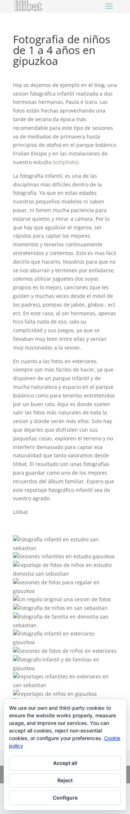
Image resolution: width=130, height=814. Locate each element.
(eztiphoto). (66, 162)
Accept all (65, 763)
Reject (65, 780)
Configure (65, 798)
